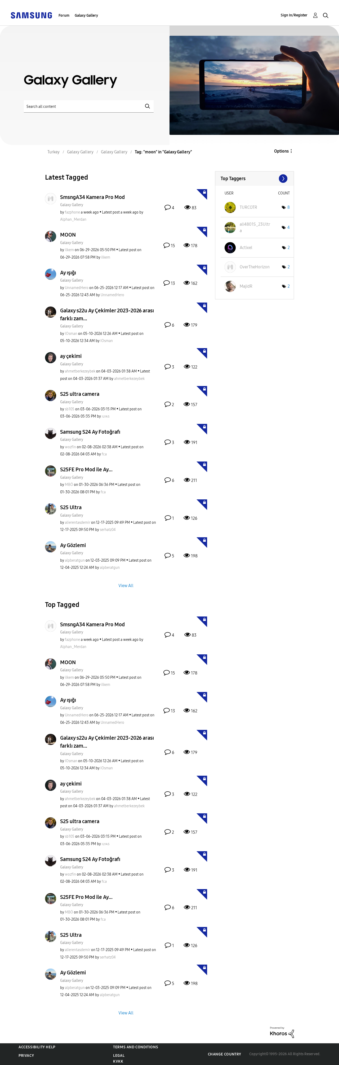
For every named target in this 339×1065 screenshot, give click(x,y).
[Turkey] (31, 14)
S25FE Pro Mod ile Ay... (86, 469)
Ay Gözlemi (73, 545)
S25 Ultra (71, 507)
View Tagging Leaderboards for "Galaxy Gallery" (254, 178)
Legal (118, 1055)
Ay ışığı (68, 272)
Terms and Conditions (135, 1047)
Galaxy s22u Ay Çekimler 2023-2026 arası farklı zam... (107, 314)
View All (125, 585)
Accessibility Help (37, 1047)
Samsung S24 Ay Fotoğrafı (90, 432)
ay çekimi (71, 356)
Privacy (26, 1055)
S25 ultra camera (79, 394)
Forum (64, 15)
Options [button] (281, 151)
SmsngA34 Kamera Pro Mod (92, 197)
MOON (68, 235)
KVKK (118, 1061)
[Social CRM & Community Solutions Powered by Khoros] (282, 1032)
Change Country (224, 1054)
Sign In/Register (294, 15)
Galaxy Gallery (86, 15)
